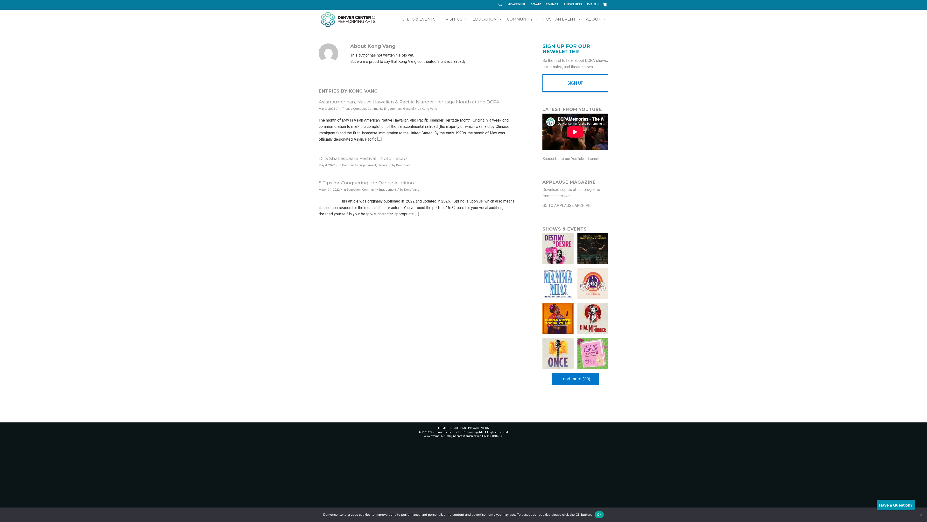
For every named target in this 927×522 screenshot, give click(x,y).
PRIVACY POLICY (478, 428)
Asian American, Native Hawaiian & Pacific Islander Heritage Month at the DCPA (409, 102)
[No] (921, 514)
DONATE (535, 4)
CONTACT (552, 4)
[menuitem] (516, 4)
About (593, 19)
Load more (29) (575, 379)
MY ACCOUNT (516, 4)
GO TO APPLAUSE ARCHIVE (566, 205)
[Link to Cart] (604, 4)
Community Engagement (385, 108)
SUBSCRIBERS (572, 4)
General (408, 108)
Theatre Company (354, 108)
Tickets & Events (416, 19)
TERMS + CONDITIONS (452, 428)
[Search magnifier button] (500, 4)
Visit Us (454, 19)
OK (599, 514)
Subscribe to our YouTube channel (570, 158)
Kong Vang (429, 108)
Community (520, 19)
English (592, 4)
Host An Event (559, 19)
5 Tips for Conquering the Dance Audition (366, 183)
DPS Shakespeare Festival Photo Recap (363, 158)
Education (484, 19)
